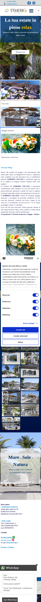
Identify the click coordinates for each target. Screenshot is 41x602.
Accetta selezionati (20, 336)
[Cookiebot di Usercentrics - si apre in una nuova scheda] (25, 258)
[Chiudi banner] (38, 258)
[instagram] (33, 3)
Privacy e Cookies (7, 547)
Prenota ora (20, 52)
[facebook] (29, 3)
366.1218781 (7, 538)
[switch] (36, 301)
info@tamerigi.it (12, 4)
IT (38, 10)
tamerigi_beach (6, 540)
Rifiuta (20, 342)
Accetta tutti (20, 330)
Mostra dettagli (28, 323)
